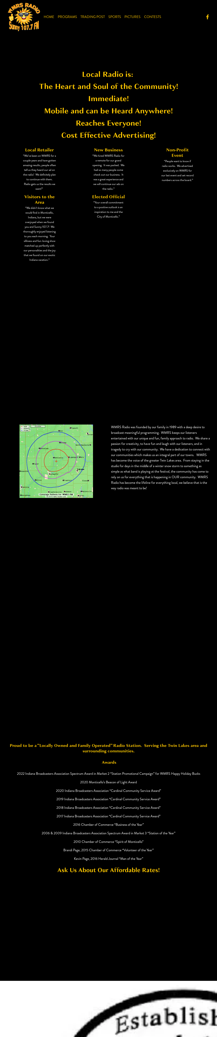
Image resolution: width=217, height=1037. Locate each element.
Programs (67, 16)
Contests (152, 16)
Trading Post (92, 16)
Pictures (132, 16)
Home (49, 16)
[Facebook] (208, 17)
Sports (114, 16)
